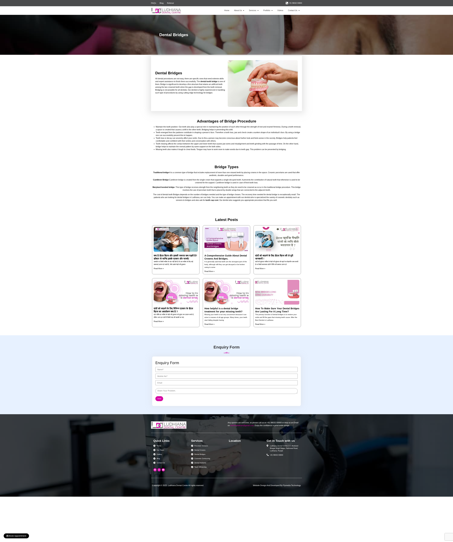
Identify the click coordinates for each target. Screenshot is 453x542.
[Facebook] (155, 469)
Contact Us (292, 10)
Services (252, 10)
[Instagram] (159, 469)
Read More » (159, 268)
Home (226, 10)
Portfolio (266, 10)
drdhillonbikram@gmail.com (242, 425)
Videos (280, 10)
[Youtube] (163, 469)
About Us (238, 10)
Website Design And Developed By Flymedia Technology (277, 485)
